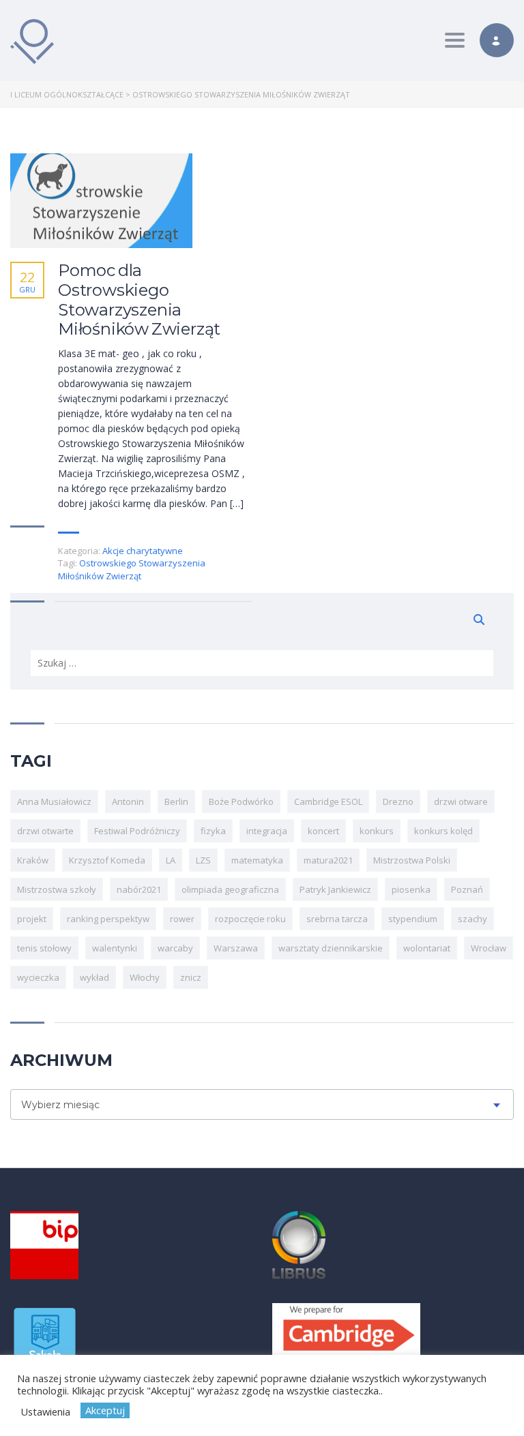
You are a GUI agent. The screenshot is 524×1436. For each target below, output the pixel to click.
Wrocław (488, 948)
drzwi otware (461, 801)
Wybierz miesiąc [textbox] (60, 1105)
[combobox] (262, 1104)
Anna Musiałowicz (54, 801)
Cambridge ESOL (328, 801)
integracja (266, 831)
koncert (323, 831)
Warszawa (236, 948)
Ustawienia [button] (45, 1411)
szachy (472, 919)
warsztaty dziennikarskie (330, 948)
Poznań (467, 889)
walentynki (114, 948)
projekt (31, 919)
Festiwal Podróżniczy (137, 831)
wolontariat (426, 948)
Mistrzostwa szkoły (56, 889)
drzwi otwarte (45, 831)
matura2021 (328, 860)
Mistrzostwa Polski (411, 860)
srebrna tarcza (337, 919)
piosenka (411, 889)
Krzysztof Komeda (107, 860)
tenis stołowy (44, 948)
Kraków (32, 860)
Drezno (398, 801)
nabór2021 (139, 889)
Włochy (145, 977)
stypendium (412, 919)
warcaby (175, 948)
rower (182, 919)
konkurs (377, 831)
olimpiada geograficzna (230, 889)
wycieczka (38, 977)
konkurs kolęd (443, 831)
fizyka (213, 831)
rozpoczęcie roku (250, 919)
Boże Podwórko (241, 801)
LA (170, 860)
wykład (94, 977)
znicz (190, 977)
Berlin (176, 801)
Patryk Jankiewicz (335, 889)
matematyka (257, 860)
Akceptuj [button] (105, 1410)
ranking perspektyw (108, 919)
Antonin (128, 801)
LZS (203, 860)
